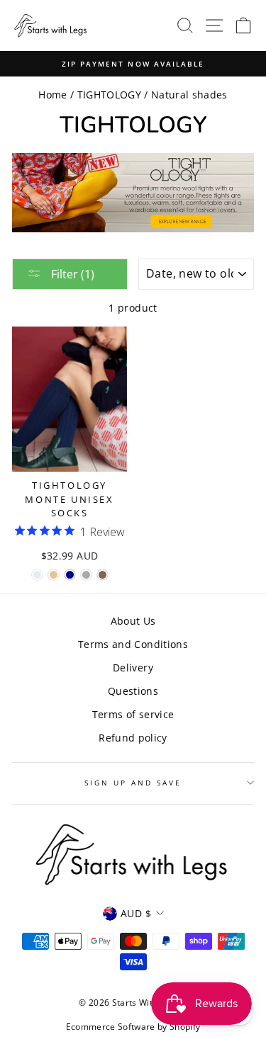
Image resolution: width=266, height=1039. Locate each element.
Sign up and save (133, 783)
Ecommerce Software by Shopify (133, 1027)
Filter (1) (71, 274)
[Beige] (53, 574)
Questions (133, 691)
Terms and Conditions (133, 644)
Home (52, 94)
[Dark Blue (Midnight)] (70, 574)
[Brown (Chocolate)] (102, 574)
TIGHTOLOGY (109, 94)
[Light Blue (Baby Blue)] (37, 574)
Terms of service (133, 714)
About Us (133, 621)
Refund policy (133, 737)
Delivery (133, 667)
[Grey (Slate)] (86, 574)
